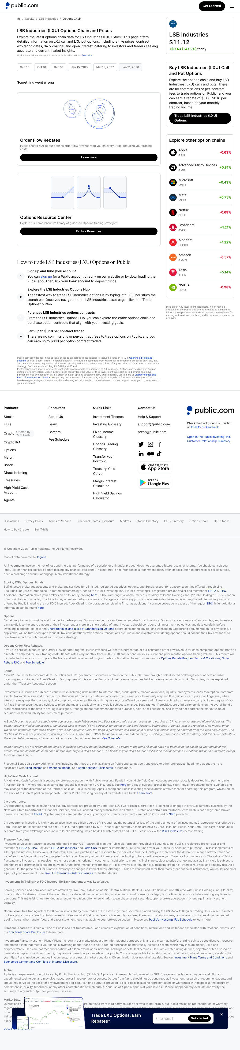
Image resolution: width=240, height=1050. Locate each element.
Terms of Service (60, 521)
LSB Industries (48, 18)
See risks (87, 55)
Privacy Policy (34, 521)
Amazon (185, 255)
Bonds (9, 465)
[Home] (22, 5)
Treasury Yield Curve (104, 471)
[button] (200, 35)
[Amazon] (173, 257)
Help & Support (149, 417)
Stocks (29, 18)
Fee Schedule (59, 440)
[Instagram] (150, 444)
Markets (125, 521)
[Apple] (173, 152)
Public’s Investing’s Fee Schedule (170, 919)
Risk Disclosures (173, 831)
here (94, 595)
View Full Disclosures (18, 1029)
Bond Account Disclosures (95, 768)
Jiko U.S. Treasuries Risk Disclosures (69, 873)
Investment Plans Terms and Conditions (200, 957)
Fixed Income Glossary (103, 434)
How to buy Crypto (16, 529)
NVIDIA (184, 285)
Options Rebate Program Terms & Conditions (190, 658)
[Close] (221, 1014)
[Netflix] (173, 212)
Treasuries (12, 480)
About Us (56, 417)
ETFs (7, 424)
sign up (46, 277)
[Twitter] (141, 444)
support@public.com (154, 424)
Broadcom (186, 225)
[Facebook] (160, 444)
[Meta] (173, 197)
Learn (53, 424)
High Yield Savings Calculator (107, 495)
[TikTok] (159, 453)
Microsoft (186, 180)
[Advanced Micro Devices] (173, 167)
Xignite (41, 557)
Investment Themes (108, 417)
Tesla (183, 270)
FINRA (212, 591)
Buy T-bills (41, 529)
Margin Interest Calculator (104, 483)
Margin (9, 458)
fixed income (33, 768)
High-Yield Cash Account (16, 490)
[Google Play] (155, 483)
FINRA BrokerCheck (64, 848)
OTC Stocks (221, 521)
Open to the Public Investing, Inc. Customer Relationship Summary (209, 438)
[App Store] (155, 467)
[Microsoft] (173, 182)
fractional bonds (60, 768)
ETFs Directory (174, 521)
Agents (9, 500)
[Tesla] (173, 272)
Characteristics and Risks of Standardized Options (81, 628)
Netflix (184, 210)
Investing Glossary (107, 424)
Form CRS (90, 848)
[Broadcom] (173, 227)
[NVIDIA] (173, 287)
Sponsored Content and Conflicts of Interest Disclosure (40, 961)
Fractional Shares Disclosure (96, 521)
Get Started (212, 6)
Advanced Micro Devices (198, 165)
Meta (183, 195)
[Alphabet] (173, 242)
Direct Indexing (15, 473)
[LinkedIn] (141, 453)
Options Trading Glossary (105, 446)
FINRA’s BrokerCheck (205, 427)
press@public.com (152, 432)
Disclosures (11, 521)
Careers (55, 432)
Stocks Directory (147, 521)
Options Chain (198, 521)
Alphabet (185, 240)
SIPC (223, 591)
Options (10, 450)
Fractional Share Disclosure (27, 932)
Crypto (17, 433)
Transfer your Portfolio (103, 459)
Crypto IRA (12, 442)
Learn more (144, 793)
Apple (183, 150)
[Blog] (150, 453)
